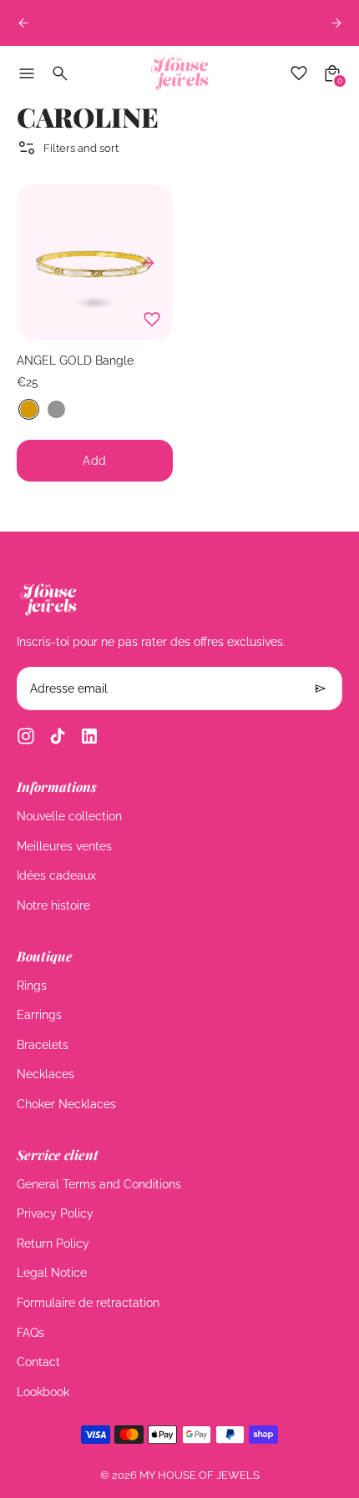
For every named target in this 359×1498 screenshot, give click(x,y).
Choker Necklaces (66, 1104)
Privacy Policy (55, 1213)
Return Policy (53, 1243)
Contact (38, 1362)
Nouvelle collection (69, 816)
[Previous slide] (23, 23)
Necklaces (45, 1074)
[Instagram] (26, 736)
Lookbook (43, 1392)
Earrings (39, 1014)
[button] (29, 409)
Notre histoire (53, 905)
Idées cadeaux (56, 875)
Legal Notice (52, 1272)
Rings (32, 985)
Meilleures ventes (64, 846)
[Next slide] (336, 23)
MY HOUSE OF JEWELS (199, 1475)
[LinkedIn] (89, 736)
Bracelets (42, 1045)
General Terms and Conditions (99, 1184)
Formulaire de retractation (88, 1302)
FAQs (30, 1332)
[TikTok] (57, 736)
